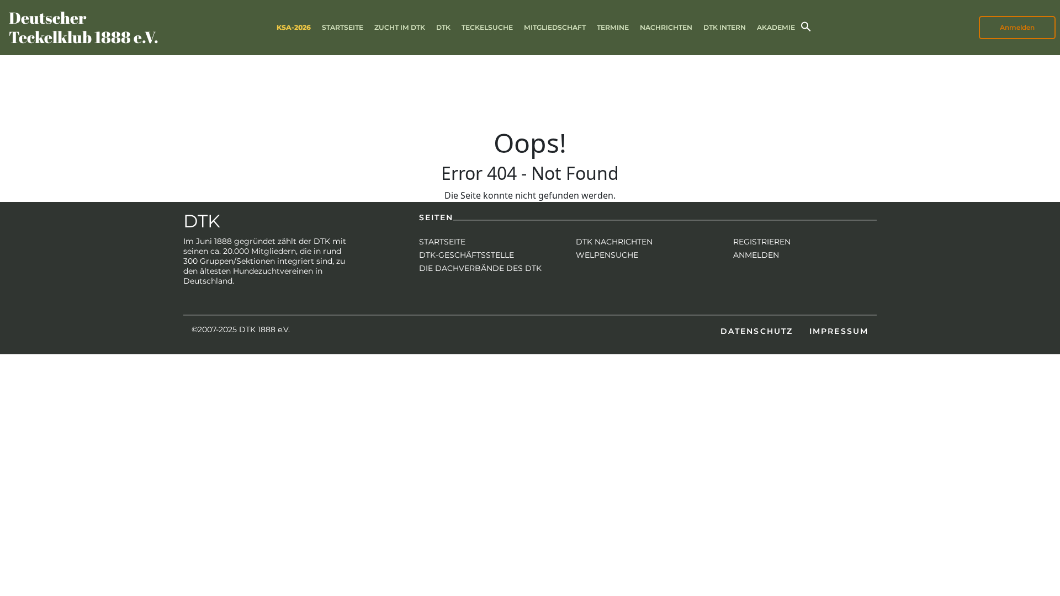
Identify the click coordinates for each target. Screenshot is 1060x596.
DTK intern (724, 27)
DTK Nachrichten (614, 242)
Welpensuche (607, 255)
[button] (806, 25)
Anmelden (756, 255)
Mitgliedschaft (555, 27)
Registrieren (762, 242)
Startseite (342, 27)
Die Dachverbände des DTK (480, 268)
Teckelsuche (487, 27)
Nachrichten (666, 27)
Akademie (776, 27)
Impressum (838, 331)
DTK (443, 27)
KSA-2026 (294, 27)
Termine (613, 27)
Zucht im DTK (399, 27)
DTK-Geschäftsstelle (466, 255)
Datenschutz (756, 331)
